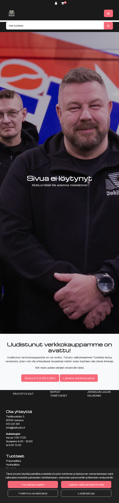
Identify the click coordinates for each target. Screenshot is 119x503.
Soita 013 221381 (40, 378)
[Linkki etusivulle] (12, 13)
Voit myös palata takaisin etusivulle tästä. (59, 367)
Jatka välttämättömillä (86, 484)
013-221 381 (13, 423)
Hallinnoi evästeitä (33, 493)
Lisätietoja (86, 493)
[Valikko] (108, 13)
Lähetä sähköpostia (78, 378)
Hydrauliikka (13, 464)
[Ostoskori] (62, 3)
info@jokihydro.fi (15, 427)
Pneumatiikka (13, 460)
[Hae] (108, 25)
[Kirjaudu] (56, 3)
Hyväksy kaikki (33, 484)
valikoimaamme (82, 357)
